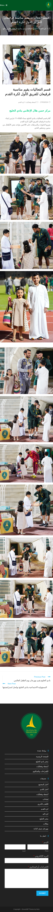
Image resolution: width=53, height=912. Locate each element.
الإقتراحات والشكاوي (40, 771)
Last (24, 851)
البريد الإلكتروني (41, 856)
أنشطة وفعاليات (31, 102)
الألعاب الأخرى (43, 804)
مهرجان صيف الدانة (41, 829)
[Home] (49, 29)
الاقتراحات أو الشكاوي (38, 867)
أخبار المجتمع (43, 784)
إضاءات (45, 799)
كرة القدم (21, 102)
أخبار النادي (44, 789)
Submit (42, 893)
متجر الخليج (44, 819)
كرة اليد (45, 814)
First (46, 851)
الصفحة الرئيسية (42, 756)
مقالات (45, 824)
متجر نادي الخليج (42, 762)
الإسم (45, 842)
